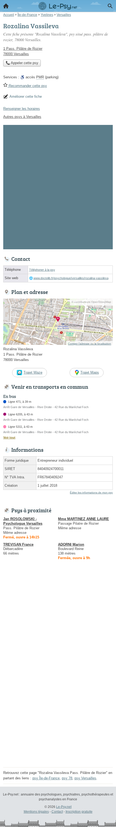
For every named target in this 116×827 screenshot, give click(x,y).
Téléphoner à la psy (42, 269)
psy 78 (67, 778)
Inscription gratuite (79, 812)
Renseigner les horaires (21, 109)
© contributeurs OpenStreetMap (91, 301)
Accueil (6, 6)
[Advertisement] (58, 186)
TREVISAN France (18, 544)
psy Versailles (85, 778)
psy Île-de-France (46, 778)
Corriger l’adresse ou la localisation (89, 343)
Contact (57, 812)
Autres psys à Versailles (22, 117)
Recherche (110, 6)
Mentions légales (36, 812)
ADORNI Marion (71, 544)
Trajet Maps (89, 372)
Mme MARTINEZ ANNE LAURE (83, 519)
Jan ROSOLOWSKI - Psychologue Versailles (22, 521)
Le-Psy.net (63, 807)
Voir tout (9, 437)
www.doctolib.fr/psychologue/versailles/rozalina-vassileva (70, 278)
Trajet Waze (32, 372)
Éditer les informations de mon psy (91, 492)
